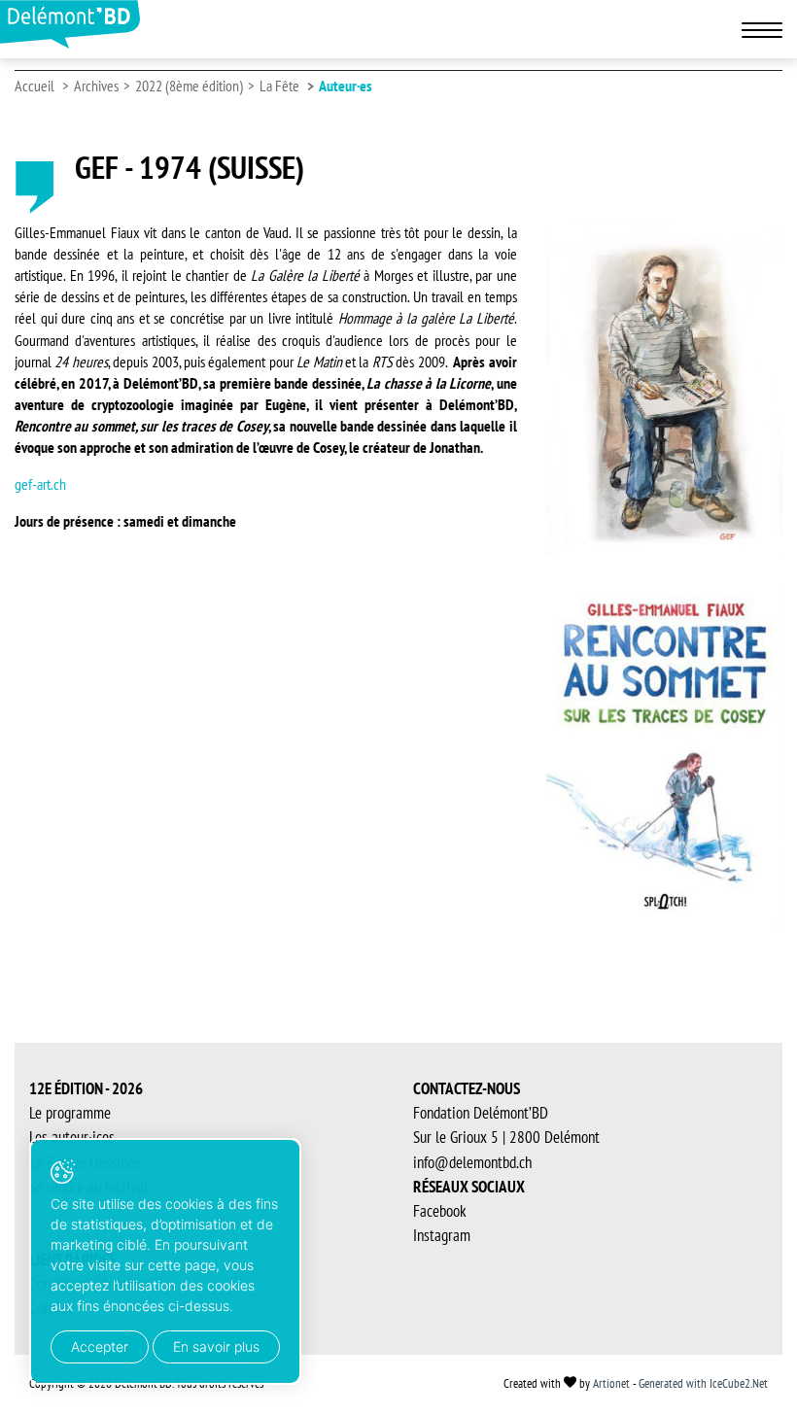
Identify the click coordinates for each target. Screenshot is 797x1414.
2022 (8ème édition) (189, 85)
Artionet (611, 1383)
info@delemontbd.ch (472, 1162)
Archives (96, 85)
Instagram (441, 1235)
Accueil (34, 85)
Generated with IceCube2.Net (703, 1383)
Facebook (440, 1211)
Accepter (99, 1346)
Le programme (70, 1112)
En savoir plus (216, 1346)
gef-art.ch (40, 484)
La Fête (279, 85)
